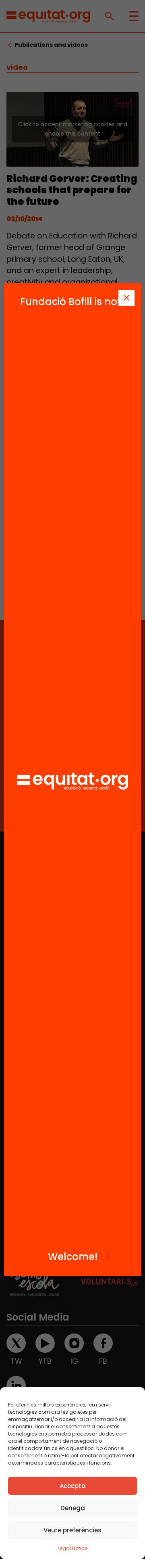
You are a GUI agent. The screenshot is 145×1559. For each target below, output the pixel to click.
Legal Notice (72, 1548)
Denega (72, 1508)
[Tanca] (126, 298)
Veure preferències (73, 1530)
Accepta (73, 1486)
